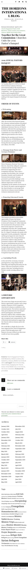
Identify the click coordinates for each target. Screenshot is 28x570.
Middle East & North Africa (14, 32)
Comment (21, 406)
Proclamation (19, 532)
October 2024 (5, 432)
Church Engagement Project (9, 28)
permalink (4, 370)
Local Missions (10, 516)
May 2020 (4, 451)
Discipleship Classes (6, 503)
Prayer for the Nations (20, 529)
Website (22, 1)
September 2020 (20, 448)
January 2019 (5, 471)
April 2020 (18, 451)
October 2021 (19, 440)
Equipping (8, 506)
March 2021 (18, 443)
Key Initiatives (21, 30)
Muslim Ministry (14, 525)
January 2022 (19, 437)
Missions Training (13, 519)
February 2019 (19, 468)
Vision (2, 545)
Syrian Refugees (10, 540)
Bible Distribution (5, 494)
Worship (16, 545)
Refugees (4, 537)
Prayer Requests (8, 532)
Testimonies (5, 543)
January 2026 (5, 426)
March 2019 (4, 468)
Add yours (10, 383)
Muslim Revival (16, 527)
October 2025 (5, 429)
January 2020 (5, 457)
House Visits (11, 509)
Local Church (21, 367)
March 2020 (4, 454)
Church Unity (5, 364)
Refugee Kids (16, 535)
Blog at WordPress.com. (13, 565)
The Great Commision (7, 368)
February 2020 (19, 454)
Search (25, 1)
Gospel (6, 509)
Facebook (15, 1)
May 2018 (4, 482)
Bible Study (13, 494)
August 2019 (5, 462)
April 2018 (18, 482)
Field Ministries (6, 359)
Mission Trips (7, 522)
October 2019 (5, 460)
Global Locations (12, 30)
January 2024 (5, 437)
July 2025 (18, 429)
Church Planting (5, 501)
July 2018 (4, 479)
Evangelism (17, 506)
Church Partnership (18, 362)
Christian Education (12, 496)
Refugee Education (5, 535)
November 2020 (20, 446)
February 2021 (5, 446)
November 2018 (6, 473)
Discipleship (21, 501)
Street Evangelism (20, 537)
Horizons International (7, 27)
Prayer (13, 529)
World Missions (9, 545)
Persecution (22, 527)
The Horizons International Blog (14, 12)
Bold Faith (19, 494)
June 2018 (18, 479)
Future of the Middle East (8, 367)
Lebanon (3, 32)
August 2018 (19, 476)
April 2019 (18, 465)
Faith (2, 509)
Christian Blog (4, 496)
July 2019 (18, 462)
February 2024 (19, 434)
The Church (13, 543)
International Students (22, 511)
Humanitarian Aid (9, 512)
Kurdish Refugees (15, 514)
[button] (7, 115)
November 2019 (20, 457)
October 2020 (5, 448)
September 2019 (20, 460)
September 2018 (6, 476)
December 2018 (20, 471)
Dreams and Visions (15, 503)
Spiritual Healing (10, 537)
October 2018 (19, 473)
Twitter (18, 1)
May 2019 (4, 465)
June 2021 (4, 443)
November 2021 (6, 440)
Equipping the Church (16, 364)
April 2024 (4, 434)
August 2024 (19, 432)
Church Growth (11, 498)
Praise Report (5, 529)
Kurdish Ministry (5, 514)
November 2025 (20, 426)
